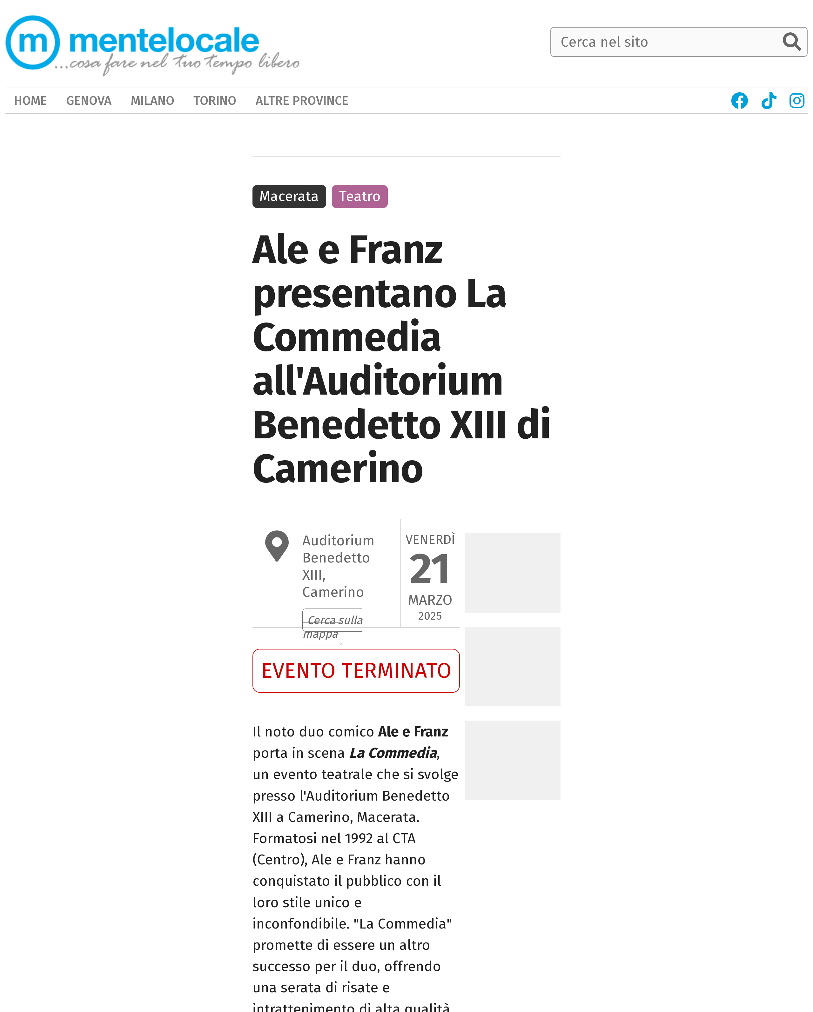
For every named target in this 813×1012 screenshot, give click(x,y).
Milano (152, 100)
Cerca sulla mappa (332, 627)
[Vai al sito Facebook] (739, 101)
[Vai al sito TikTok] (768, 101)
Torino (214, 100)
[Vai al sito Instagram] (797, 101)
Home (30, 100)
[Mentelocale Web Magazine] (152, 42)
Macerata (289, 196)
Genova (88, 100)
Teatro (360, 196)
